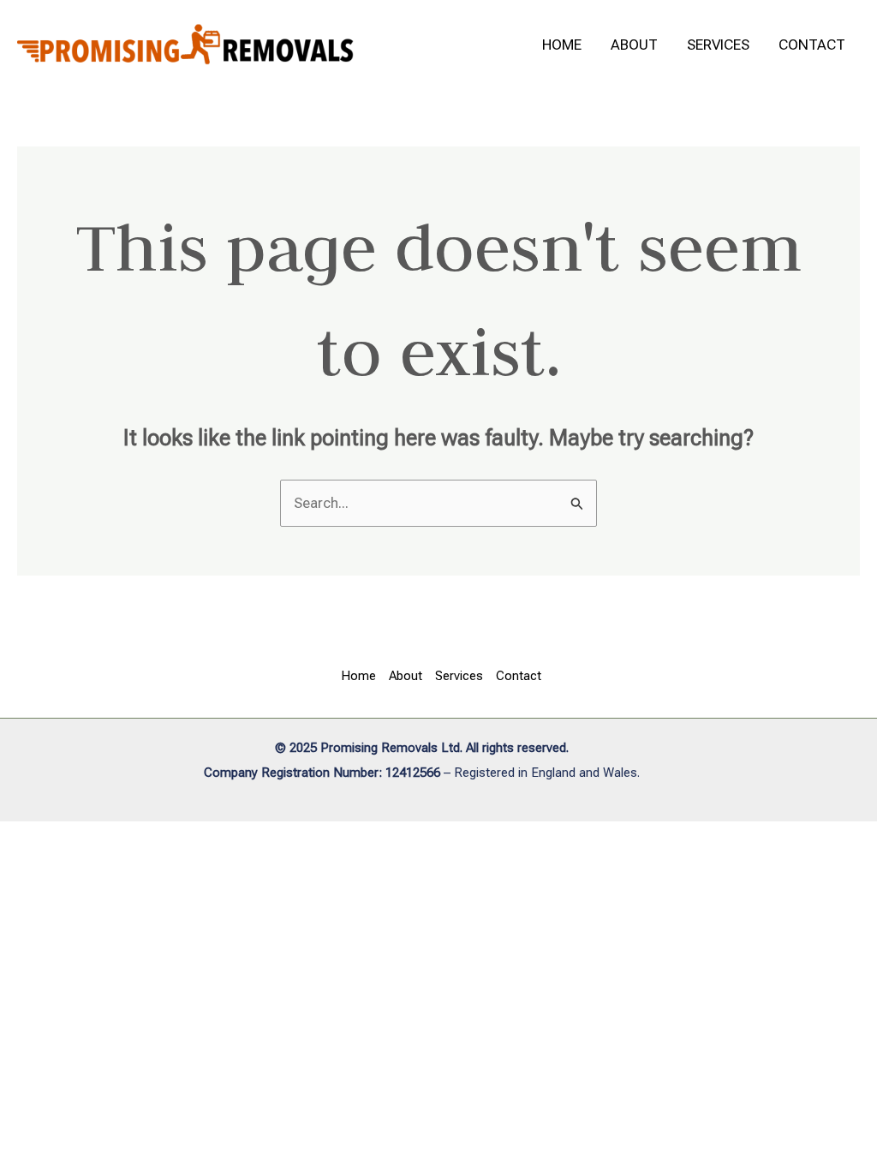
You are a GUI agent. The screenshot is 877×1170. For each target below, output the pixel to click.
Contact (812, 44)
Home (562, 44)
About (634, 44)
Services (718, 44)
